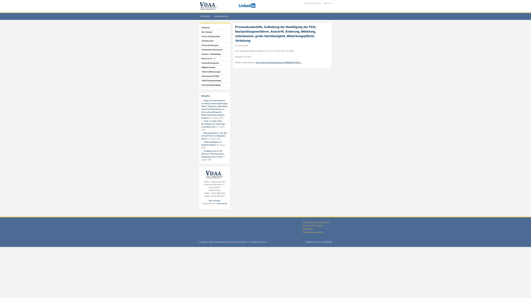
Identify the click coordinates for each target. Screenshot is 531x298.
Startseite (205, 16)
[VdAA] (208, 6)
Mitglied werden (208, 67)
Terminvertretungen (210, 45)
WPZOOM (328, 242)
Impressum (328, 3)
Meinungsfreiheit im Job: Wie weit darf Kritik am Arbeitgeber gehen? (214, 136)
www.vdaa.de (222, 204)
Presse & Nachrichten (211, 36)
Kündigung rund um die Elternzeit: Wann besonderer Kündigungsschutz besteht (212, 154)
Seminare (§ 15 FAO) (210, 76)
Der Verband (207, 32)
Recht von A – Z (208, 59)
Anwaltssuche (221, 16)
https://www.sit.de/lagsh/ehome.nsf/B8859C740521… (279, 62)
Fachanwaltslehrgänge (211, 85)
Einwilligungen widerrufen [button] (313, 232)
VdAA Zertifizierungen (211, 72)
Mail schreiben (214, 201)
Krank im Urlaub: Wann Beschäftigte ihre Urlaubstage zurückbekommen (213, 124)
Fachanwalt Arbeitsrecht (212, 50)
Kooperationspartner (210, 63)
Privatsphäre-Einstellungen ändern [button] (316, 222)
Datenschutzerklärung (312, 3)
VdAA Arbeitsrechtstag (211, 81)
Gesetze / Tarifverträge (211, 54)
